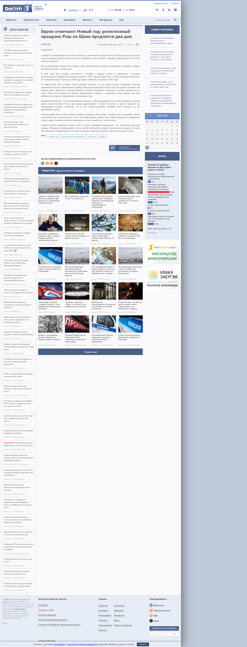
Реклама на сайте (161, 3)
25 (152, 143)
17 (147, 139)
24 (147, 143)
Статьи (4, 623)
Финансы (87, 19)
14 (167, 135)
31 (147, 148)
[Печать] (137, 45)
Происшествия (31, 19)
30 (177, 143)
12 (157, 135)
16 (177, 135)
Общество (11, 19)
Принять (143, 644)
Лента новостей (19, 29)
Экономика (69, 19)
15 (172, 135)
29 (172, 143)
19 (157, 139)
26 (157, 143)
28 (167, 143)
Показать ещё (90, 352)
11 (152, 135)
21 (167, 139)
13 (162, 135)
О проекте (175, 3)
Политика (51, 19)
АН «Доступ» (20, 609)
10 (147, 135)
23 (177, 139)
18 (152, 139)
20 (162, 139)
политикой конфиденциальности (82, 644)
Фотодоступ (105, 19)
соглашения (59, 644)
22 (172, 139)
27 (162, 143)
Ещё (121, 19)
